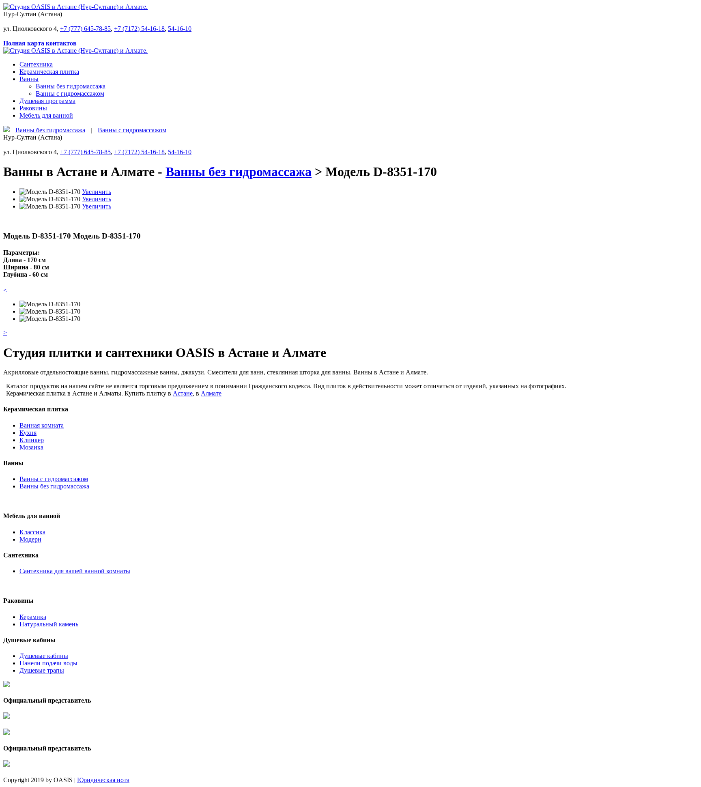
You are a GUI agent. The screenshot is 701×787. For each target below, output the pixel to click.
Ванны (29, 78)
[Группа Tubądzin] (6, 724)
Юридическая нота (103, 779)
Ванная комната (41, 425)
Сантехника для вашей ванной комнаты (74, 571)
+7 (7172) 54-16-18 (139, 28)
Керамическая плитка (49, 71)
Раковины (33, 108)
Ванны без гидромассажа (70, 86)
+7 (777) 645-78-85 (85, 28)
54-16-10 (179, 28)
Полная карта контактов (40, 43)
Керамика (32, 616)
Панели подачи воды (48, 663)
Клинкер (31, 440)
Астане (183, 393)
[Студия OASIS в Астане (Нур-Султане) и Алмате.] (75, 6)
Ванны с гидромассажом (70, 93)
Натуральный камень (48, 624)
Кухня (28, 432)
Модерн (30, 539)
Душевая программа (47, 100)
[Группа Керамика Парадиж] (6, 693)
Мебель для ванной (46, 115)
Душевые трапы (41, 670)
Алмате (211, 393)
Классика (32, 532)
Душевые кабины (43, 655)
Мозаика (31, 447)
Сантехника (36, 64)
